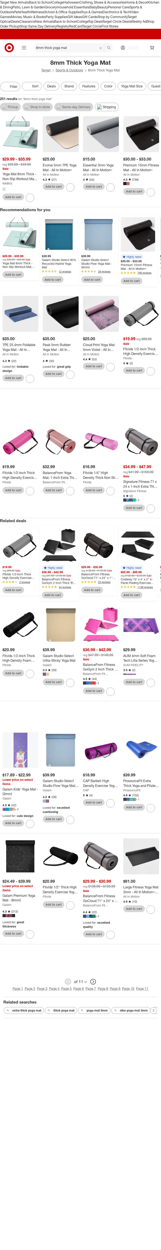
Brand (69, 86)
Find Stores (109, 26)
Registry (63, 26)
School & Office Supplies (62, 12)
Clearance (27, 21)
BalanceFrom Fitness (56, 482)
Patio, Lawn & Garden (29, 7)
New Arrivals (44, 21)
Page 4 (54, 989)
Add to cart (13, 197)
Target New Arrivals (14, 2)
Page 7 (91, 989)
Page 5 (66, 989)
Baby (93, 7)
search (109, 48)
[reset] (100, 48)
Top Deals (95, 21)
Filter (13, 86)
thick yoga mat (63, 1010)
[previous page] (68, 981)
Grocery (51, 7)
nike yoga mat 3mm (134, 1010)
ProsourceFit (131, 790)
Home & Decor (137, 2)
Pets (17, 12)
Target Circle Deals (117, 21)
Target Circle (91, 26)
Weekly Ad (139, 21)
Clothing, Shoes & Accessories (103, 2)
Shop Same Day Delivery (38, 26)
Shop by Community (112, 17)
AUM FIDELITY (133, 665)
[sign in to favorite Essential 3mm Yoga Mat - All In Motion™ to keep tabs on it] (110, 187)
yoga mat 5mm (97, 1010)
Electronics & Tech (116, 12)
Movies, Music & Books (28, 17)
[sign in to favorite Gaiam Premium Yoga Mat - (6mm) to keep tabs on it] (30, 934)
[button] (132, 256)
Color (108, 86)
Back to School (40, 2)
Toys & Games (91, 12)
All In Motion (51, 174)
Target (46, 70)
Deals (15, 21)
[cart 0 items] (152, 47)
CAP (86, 790)
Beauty (102, 7)
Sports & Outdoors (69, 70)
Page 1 (18, 989)
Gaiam (47, 665)
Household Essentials (73, 7)
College (58, 2)
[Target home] (9, 48)
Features (88, 86)
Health (26, 12)
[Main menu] (24, 47)
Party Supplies (57, 17)
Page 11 (142, 989)
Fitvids (127, 358)
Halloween (72, 2)
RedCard (75, 26)
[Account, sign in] (131, 47)
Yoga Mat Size (132, 86)
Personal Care (118, 7)
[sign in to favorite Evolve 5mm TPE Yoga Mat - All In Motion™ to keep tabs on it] (70, 187)
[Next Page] (156, 87)
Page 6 (78, 989)
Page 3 (42, 989)
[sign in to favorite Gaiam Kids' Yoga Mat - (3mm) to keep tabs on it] (30, 824)
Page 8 (103, 989)
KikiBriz (7, 183)
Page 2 (30, 989)
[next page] (93, 981)
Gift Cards (89, 17)
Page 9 (115, 989)
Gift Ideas (75, 17)
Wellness (37, 12)
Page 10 (128, 989)
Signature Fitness (134, 491)
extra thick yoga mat (26, 1010)
